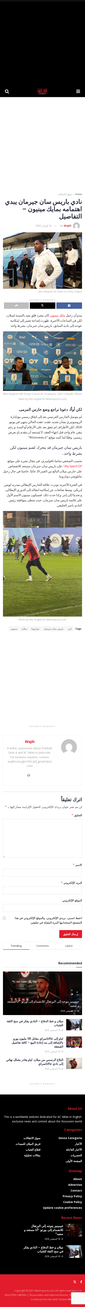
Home (78, 194)
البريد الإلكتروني (71, 883)
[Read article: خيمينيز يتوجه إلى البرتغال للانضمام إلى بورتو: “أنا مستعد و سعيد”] (73, 1230)
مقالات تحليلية (32, 1155)
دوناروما (35, 628)
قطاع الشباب (33, 1149)
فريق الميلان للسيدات (28, 1144)
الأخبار (78, 1144)
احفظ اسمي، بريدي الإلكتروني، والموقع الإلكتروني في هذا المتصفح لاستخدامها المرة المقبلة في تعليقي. (48, 920)
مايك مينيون (57, 315)
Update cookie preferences (62, 1208)
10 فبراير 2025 (43, 225)
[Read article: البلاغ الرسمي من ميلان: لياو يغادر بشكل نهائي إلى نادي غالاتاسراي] (74, 1063)
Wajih (67, 225)
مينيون (14, 628)
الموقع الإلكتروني (72, 900)
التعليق (76, 815)
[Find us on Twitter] (74, 1282)
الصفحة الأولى (74, 1161)
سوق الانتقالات (65, 194)
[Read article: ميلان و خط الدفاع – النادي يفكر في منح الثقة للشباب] (74, 1024)
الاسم (77, 865)
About (77, 1179)
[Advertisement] (42, 42)
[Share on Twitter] (43, 305)
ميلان (24, 628)
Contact (76, 1190)
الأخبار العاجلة (74, 1149)
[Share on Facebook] (69, 305)
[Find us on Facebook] (81, 1282)
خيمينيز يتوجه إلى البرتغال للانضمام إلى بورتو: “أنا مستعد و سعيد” (43, 1003)
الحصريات (76, 1155)
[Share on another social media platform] (16, 305)
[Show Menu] (78, 91)
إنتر (69, 628)
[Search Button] (7, 91)
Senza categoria (70, 1138)
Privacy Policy (72, 1196)
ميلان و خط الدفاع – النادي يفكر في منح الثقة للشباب (43, 1249)
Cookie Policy (72, 1202)
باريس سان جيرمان (53, 628)
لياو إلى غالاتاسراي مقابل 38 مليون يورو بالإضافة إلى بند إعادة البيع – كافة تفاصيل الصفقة (37, 1042)
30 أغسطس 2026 (68, 1011)
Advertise (75, 1185)
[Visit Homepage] (43, 91)
